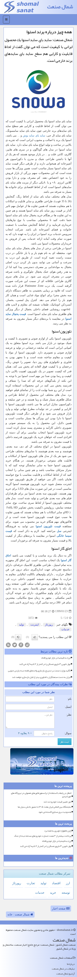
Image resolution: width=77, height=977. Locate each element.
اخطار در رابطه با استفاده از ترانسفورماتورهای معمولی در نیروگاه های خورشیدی (41, 795)
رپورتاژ (49, 624)
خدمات (65, 629)
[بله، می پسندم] (35, 637)
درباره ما (71, 964)
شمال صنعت (60, 6)
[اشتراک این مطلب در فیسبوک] (21, 644)
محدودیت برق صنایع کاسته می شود (54, 812)
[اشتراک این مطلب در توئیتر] (14, 644)
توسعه (66, 892)
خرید (53, 892)
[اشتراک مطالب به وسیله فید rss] (8, 644)
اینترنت (34, 624)
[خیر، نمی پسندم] (18, 637)
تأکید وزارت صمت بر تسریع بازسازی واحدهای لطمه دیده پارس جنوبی (39, 670)
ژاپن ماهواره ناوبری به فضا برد (57, 831)
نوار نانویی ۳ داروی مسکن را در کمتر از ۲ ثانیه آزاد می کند (44, 664)
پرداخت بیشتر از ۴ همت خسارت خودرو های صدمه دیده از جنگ (42, 836)
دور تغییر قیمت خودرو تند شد (57, 801)
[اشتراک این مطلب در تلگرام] (27, 644)
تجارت (31, 883)
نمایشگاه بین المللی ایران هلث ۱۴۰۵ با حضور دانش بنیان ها (44, 807)
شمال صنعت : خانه (19, 914)
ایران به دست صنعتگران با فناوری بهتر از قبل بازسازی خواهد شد (41, 677)
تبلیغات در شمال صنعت (63, 969)
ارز (68, 883)
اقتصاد (56, 883)
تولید (21, 624)
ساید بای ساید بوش (34, 135)
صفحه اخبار (59, 908)
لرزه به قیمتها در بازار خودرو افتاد (55, 657)
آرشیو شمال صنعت (65, 973)
